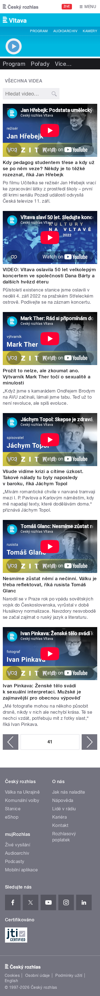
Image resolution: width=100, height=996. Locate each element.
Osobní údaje (37, 975)
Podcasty (14, 861)
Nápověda (62, 800)
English (11, 981)
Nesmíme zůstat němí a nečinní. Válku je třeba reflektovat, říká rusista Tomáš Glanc (50, 584)
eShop (11, 817)
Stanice (13, 808)
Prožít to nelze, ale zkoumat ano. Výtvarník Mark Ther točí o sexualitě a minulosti (46, 377)
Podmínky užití (68, 975)
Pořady (40, 64)
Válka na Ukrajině (22, 792)
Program (39, 31)
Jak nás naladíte (68, 792)
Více (63, 64)
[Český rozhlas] (20, 6)
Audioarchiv (65, 31)
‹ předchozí (10, 742)
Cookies (12, 975)
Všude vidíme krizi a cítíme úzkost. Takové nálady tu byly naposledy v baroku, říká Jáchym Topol (43, 477)
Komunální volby (22, 800)
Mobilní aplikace (21, 869)
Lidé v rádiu (64, 808)
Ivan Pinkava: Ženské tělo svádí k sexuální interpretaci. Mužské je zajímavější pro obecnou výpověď (42, 692)
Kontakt (60, 825)
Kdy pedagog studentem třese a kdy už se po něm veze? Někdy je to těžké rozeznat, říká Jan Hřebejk (48, 168)
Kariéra (59, 817)
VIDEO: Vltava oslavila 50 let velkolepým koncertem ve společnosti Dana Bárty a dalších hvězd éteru (49, 276)
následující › (89, 742)
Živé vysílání (17, 844)
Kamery (90, 31)
